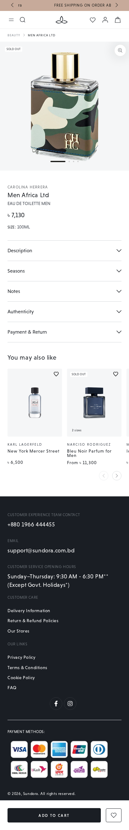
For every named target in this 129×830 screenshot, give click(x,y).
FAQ (12, 687)
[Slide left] (13, 6)
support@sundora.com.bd (41, 550)
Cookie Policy (21, 677)
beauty (14, 35)
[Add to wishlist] (56, 374)
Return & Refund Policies (33, 620)
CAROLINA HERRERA (28, 187)
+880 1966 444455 (31, 524)
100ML (23, 227)
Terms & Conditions (27, 667)
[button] (57, 161)
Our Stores (18, 630)
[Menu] (11, 19)
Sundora (30, 794)
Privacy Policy (21, 657)
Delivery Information (29, 610)
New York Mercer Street (33, 451)
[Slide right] (116, 6)
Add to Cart (54, 815)
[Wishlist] (92, 20)
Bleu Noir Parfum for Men (89, 453)
